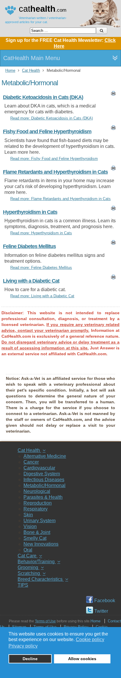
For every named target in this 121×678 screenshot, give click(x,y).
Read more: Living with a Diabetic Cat (42, 296)
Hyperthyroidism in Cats (30, 212)
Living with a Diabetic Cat (31, 281)
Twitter (100, 611)
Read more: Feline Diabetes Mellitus (41, 267)
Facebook (104, 600)
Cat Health (31, 70)
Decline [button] (30, 658)
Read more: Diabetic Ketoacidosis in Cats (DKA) (51, 118)
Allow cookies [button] (82, 658)
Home (10, 70)
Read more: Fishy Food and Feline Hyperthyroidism (54, 158)
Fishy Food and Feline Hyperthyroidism (47, 131)
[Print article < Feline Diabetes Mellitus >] (113, 244)
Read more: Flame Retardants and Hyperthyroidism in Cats (60, 199)
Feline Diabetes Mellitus (29, 246)
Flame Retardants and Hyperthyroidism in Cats (55, 172)
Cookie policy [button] (90, 639)
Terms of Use (45, 621)
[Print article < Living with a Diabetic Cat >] (113, 278)
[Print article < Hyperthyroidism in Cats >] (113, 209)
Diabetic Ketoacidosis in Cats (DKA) (43, 97)
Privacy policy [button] (23, 645)
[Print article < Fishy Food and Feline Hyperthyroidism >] (113, 129)
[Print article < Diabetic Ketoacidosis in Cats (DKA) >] (113, 95)
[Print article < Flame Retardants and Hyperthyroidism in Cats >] (113, 169)
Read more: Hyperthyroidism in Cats (41, 233)
